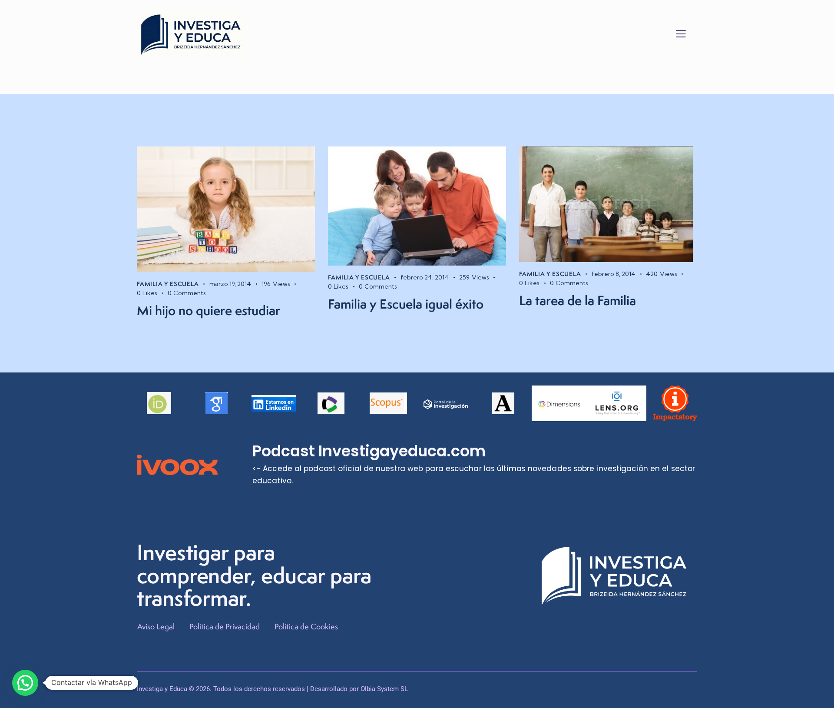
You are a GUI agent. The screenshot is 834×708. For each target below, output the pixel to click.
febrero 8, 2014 (613, 274)
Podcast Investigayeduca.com (369, 451)
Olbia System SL (384, 689)
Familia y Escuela (168, 284)
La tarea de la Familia (577, 300)
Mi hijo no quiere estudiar (208, 310)
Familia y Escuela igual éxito (405, 303)
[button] (681, 33)
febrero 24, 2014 (424, 277)
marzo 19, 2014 (230, 284)
